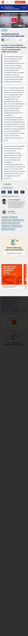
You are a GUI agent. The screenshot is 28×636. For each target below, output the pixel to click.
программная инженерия (10, 307)
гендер (4, 223)
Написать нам (7, 188)
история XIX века (14, 223)
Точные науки (6, 310)
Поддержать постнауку (14, 253)
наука (14, 301)
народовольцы (16, 226)
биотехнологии (7, 304)
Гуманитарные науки (8, 229)
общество (13, 217)
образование (6, 220)
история (11, 211)
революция (6, 226)
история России (18, 220)
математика (15, 298)
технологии (6, 298)
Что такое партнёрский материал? (14, 327)
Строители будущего (19, 310)
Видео (4, 30)
